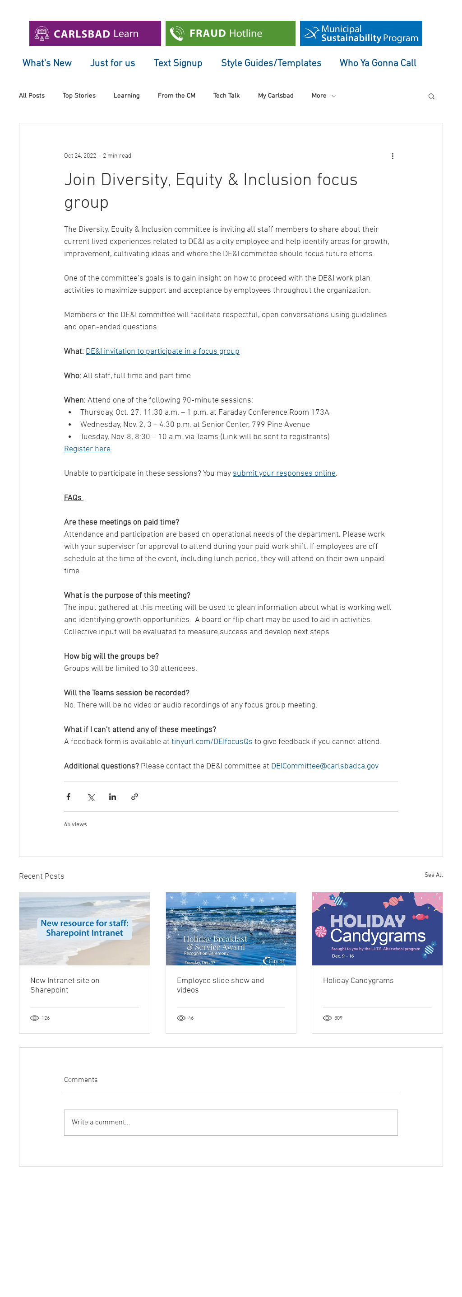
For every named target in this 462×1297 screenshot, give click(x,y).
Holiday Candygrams (358, 981)
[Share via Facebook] (68, 796)
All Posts (32, 96)
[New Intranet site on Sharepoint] (84, 928)
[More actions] (392, 155)
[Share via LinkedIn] (112, 796)
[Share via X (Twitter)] (90, 796)
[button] (431, 95)
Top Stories (79, 96)
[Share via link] (134, 796)
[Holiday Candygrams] (377, 928)
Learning (127, 96)
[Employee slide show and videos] (231, 928)
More (319, 96)
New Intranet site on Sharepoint (65, 985)
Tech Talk (226, 96)
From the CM (176, 96)
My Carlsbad (276, 96)
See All (434, 875)
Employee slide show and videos (220, 985)
